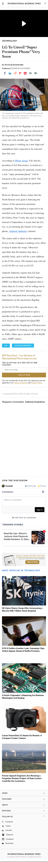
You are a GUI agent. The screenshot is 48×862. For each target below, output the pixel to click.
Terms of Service (20, 383)
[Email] (30, 73)
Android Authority (18, 231)
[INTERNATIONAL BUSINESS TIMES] (24, 4)
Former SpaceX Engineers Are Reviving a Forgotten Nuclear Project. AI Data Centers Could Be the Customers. (22, 778)
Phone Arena (21, 160)
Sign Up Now (32, 562)
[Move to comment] (35, 73)
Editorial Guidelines (35, 402)
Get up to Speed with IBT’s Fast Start (30, 556)
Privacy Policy (36, 383)
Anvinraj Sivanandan (14, 64)
